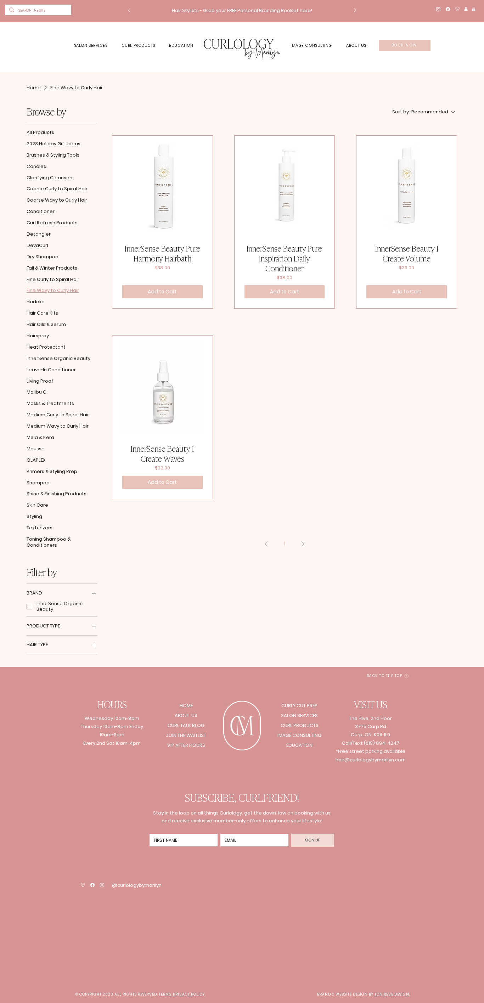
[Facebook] (448, 9)
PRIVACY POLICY (189, 994)
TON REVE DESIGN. (392, 994)
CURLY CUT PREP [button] (299, 705)
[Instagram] (438, 9)
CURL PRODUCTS (300, 725)
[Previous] (129, 10)
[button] (242, 10)
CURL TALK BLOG (186, 725)
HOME (186, 705)
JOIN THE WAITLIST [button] (186, 735)
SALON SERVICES (299, 715)
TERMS (165, 994)
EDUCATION (299, 745)
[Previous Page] (266, 544)
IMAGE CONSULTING (299, 735)
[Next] (355, 10)
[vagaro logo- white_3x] (457, 9)
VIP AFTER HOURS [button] (186, 745)
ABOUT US (186, 715)
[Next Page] (303, 544)
